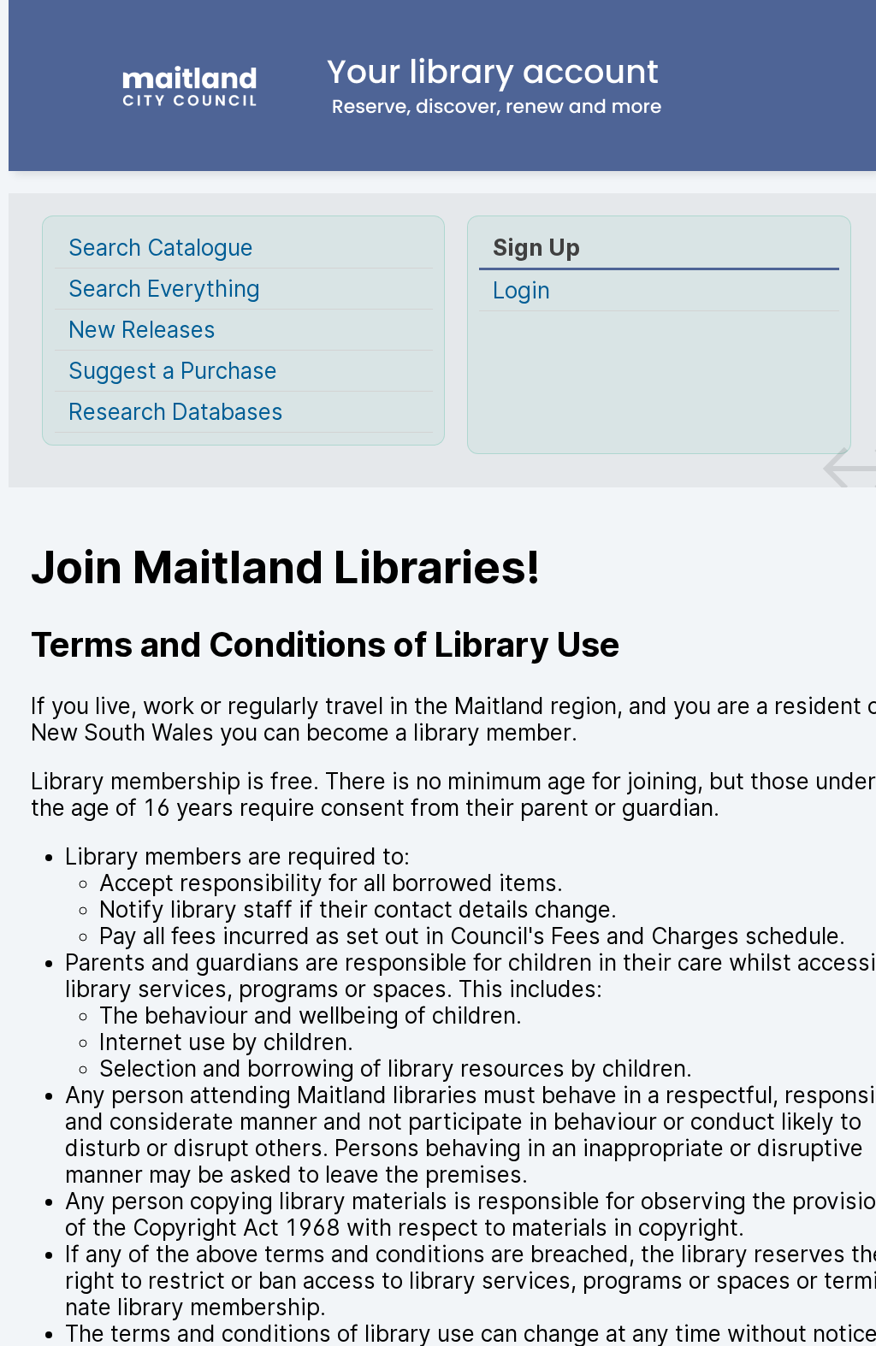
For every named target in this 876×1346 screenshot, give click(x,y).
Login (521, 290)
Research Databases (175, 411)
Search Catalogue (160, 247)
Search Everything (164, 288)
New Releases (142, 329)
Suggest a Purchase (172, 370)
